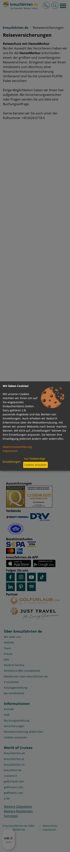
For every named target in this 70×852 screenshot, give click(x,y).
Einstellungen (12, 461)
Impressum (10, 451)
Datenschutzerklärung (17, 447)
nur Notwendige (34, 458)
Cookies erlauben (35, 465)
